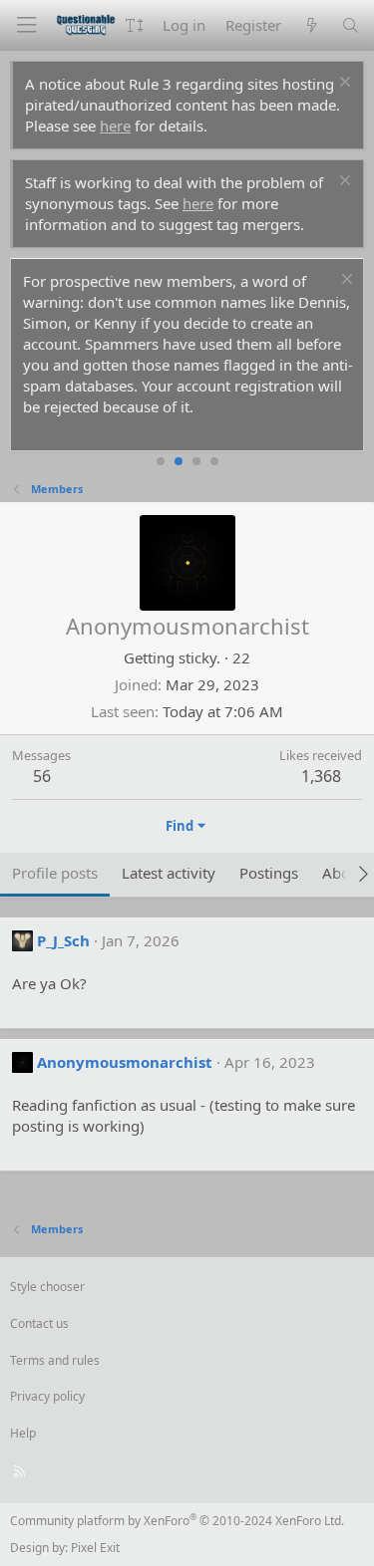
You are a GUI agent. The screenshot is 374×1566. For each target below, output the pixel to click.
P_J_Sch (63, 940)
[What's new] (310, 25)
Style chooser (47, 1286)
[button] (134, 25)
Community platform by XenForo (177, 1520)
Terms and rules (55, 1360)
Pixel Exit (95, 1547)
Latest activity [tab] (168, 873)
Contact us (39, 1323)
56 (42, 776)
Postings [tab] (268, 873)
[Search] (350, 25)
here (115, 125)
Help (23, 1433)
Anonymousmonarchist (124, 1062)
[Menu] (26, 25)
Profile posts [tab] (55, 873)
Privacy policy (47, 1396)
